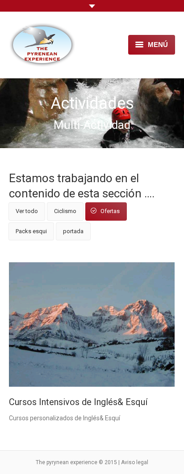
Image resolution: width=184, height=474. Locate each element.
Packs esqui (31, 231)
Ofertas (110, 211)
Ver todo (27, 211)
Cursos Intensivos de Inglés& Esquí (78, 402)
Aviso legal (134, 462)
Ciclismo (65, 211)
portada (73, 231)
